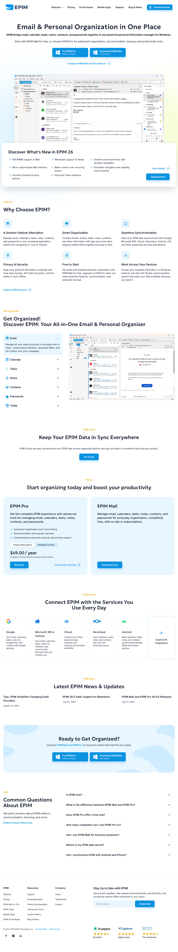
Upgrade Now (158, 176)
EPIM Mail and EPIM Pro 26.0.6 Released (146, 696)
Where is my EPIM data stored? (85, 844)
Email (13, 338)
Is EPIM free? (74, 794)
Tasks (13, 368)
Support (119, 7)
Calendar (15, 359)
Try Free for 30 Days (65, 564)
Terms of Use (54, 929)
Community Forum (35, 909)
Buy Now (19, 564)
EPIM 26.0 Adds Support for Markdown (86, 696)
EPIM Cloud (8, 909)
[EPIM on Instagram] (13, 936)
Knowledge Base (35, 899)
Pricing (71, 7)
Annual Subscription (22, 545)
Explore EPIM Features (15, 289)
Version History (34, 914)
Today (14, 405)
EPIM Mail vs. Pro (11, 904)
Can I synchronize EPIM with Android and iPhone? (96, 854)
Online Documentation (37, 904)
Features (55, 7)
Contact (58, 904)
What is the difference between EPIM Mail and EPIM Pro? (100, 804)
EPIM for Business (11, 919)
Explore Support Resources (17, 822)
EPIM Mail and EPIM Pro (69, 745)
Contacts (15, 387)
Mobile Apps (104, 7)
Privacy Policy (41, 929)
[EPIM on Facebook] (6, 936)
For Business (86, 7)
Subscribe (144, 903)
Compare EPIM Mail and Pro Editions (86, 63)
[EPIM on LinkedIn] (20, 936)
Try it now (89, 456)
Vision (58, 894)
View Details (158, 168)
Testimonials (60, 899)
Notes (13, 378)
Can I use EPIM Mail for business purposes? (92, 834)
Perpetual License (46, 545)
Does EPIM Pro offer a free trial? (85, 814)
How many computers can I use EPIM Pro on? (93, 824)
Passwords (16, 396)
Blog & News (135, 7)
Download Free (162, 7)
